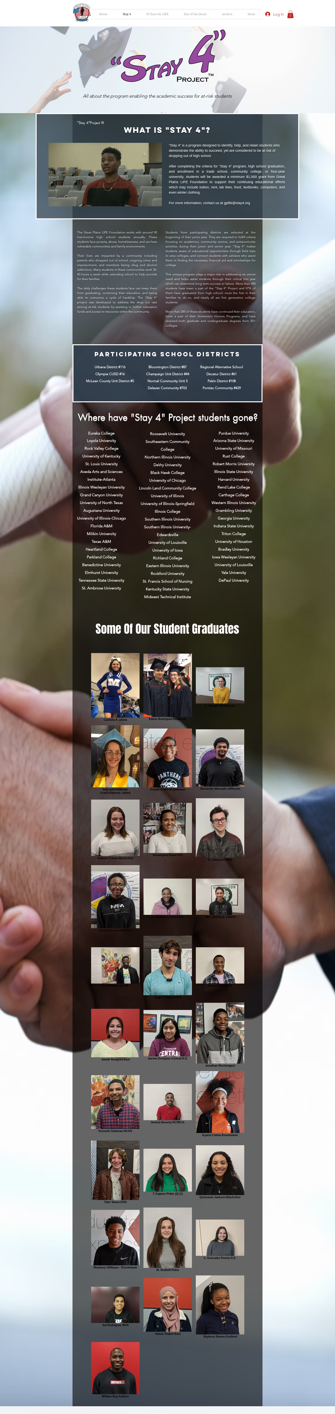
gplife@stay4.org (237, 203)
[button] (227, 14)
